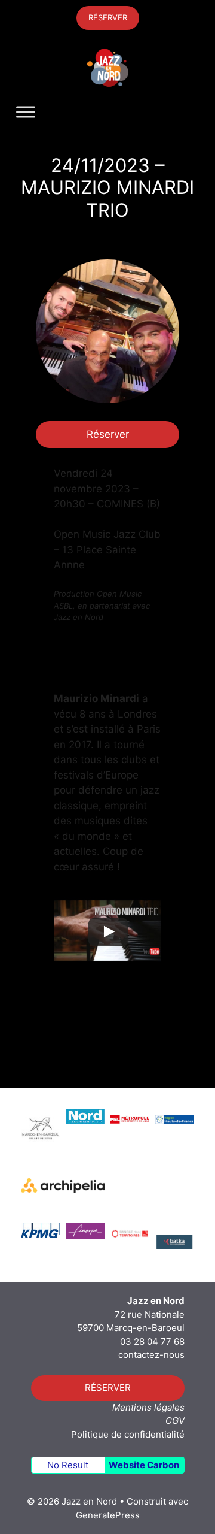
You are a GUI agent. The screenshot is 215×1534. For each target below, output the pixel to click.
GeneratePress (108, 1515)
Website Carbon (144, 1465)
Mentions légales (148, 1407)
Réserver (108, 434)
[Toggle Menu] (25, 112)
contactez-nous (151, 1354)
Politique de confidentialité (128, 1434)
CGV (175, 1420)
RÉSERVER (107, 17)
